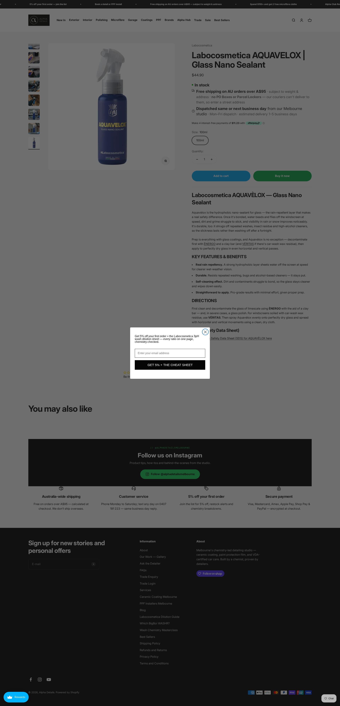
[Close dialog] (205, 332)
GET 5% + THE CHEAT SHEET (170, 365)
